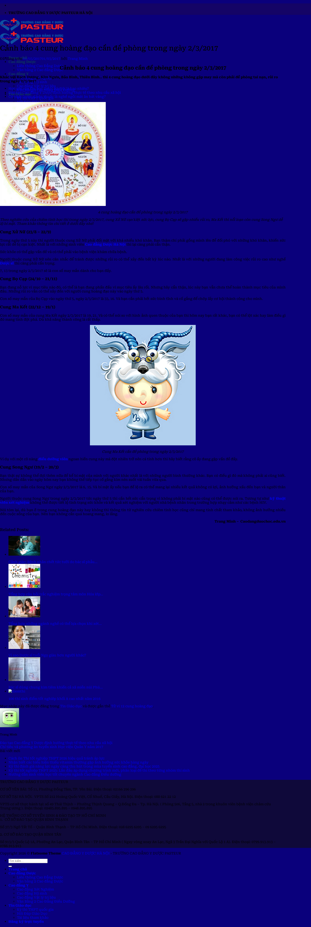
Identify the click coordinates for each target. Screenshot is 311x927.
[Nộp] (10, 866)
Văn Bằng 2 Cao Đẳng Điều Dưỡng (46, 901)
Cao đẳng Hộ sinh (32, 893)
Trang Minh (78, 59)
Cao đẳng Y (18, 74)
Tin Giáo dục (7, 37)
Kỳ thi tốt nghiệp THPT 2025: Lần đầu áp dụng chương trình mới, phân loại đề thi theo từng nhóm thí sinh (99, 770)
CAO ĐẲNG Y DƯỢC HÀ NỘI (86, 853)
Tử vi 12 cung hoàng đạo (132, 706)
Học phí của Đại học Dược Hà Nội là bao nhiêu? (48, 89)
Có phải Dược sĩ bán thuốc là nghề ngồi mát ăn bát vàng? (57, 97)
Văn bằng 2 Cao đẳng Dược (40, 70)
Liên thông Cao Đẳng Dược (40, 66)
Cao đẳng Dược (22, 62)
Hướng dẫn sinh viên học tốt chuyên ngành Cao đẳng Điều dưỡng (64, 774)
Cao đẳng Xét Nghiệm (35, 889)
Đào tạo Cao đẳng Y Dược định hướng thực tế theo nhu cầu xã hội (64, 93)
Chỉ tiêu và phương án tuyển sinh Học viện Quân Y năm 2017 (51, 747)
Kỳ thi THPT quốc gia (35, 909)
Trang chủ (17, 869)
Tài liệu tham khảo (32, 918)
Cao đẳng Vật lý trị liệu (36, 86)
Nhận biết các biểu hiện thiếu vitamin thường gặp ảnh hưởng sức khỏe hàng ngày (78, 762)
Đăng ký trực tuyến (26, 922)
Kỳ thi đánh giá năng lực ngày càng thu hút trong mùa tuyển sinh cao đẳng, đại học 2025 (84, 766)
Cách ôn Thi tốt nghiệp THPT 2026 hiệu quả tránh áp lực (56, 758)
